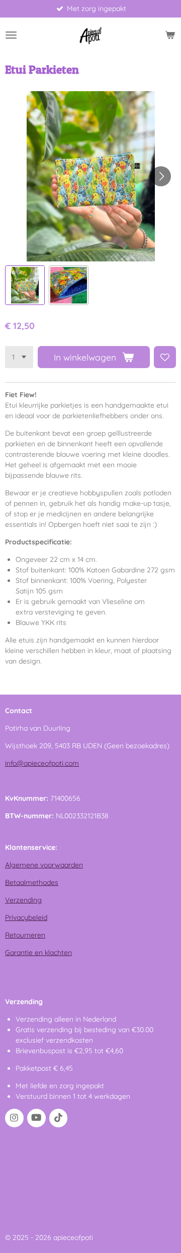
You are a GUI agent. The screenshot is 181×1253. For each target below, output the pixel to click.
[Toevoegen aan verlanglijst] (165, 357)
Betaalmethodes (31, 882)
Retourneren (25, 934)
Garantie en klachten (38, 952)
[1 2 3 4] (19, 357)
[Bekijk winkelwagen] (170, 35)
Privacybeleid (26, 917)
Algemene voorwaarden (44, 864)
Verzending (23, 899)
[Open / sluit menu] (11, 35)
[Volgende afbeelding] (161, 176)
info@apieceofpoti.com (42, 763)
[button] (25, 285)
